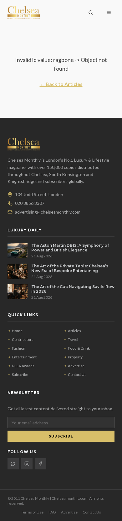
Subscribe (20, 374)
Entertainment (24, 357)
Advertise (76, 365)
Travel (73, 339)
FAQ (52, 512)
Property (75, 357)
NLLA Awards (23, 365)
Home (17, 330)
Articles (74, 330)
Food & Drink (79, 348)
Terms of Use (32, 512)
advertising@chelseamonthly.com (47, 212)
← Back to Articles (61, 84)
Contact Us (77, 374)
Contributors (22, 339)
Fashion (18, 348)
